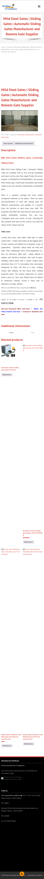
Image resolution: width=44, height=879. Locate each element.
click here (16, 312)
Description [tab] (8, 143)
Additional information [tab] (24, 143)
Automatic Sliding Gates (21, 47)
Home (3, 47)
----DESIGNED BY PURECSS (34, 875)
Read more (7, 375)
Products (10, 47)
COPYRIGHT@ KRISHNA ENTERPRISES (13, 875)
